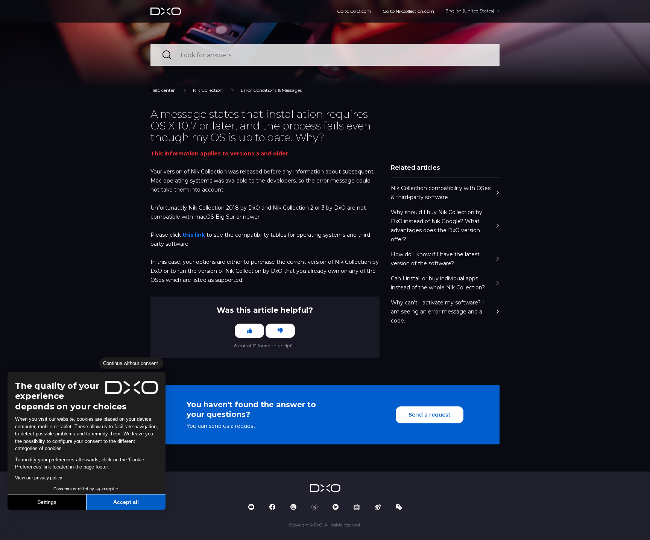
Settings (46, 502)
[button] (11, 531)
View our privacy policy (38, 478)
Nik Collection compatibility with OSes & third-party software (441, 193)
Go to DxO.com (354, 11)
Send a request (430, 414)
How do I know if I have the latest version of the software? (435, 259)
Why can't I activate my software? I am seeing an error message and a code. (437, 311)
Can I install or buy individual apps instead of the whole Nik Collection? (438, 283)
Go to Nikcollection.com (408, 11)
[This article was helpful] (249, 331)
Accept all (126, 502)
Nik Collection (208, 90)
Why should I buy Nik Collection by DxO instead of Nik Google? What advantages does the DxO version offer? (436, 226)
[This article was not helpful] (280, 331)
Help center (162, 90)
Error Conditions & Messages (271, 90)
